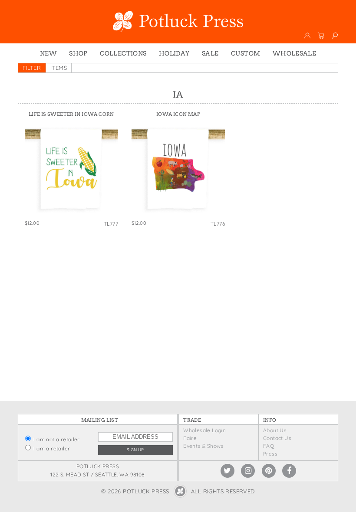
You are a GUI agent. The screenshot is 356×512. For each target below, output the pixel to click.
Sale (210, 53)
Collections (123, 53)
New (48, 53)
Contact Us (277, 438)
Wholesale (294, 53)
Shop (78, 53)
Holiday (174, 53)
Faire (190, 438)
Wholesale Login (204, 430)
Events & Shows (203, 446)
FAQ (268, 446)
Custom (245, 53)
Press (270, 453)
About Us (275, 430)
